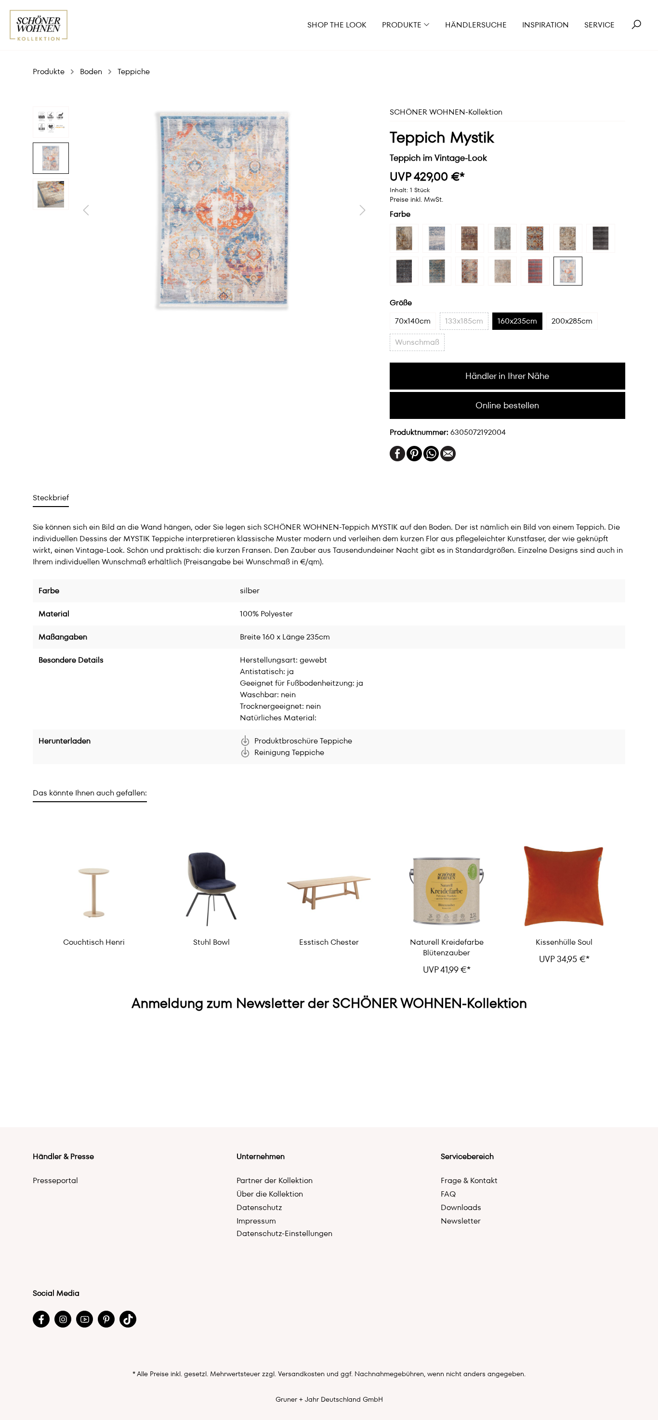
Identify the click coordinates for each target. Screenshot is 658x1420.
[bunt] (535, 238)
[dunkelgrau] (600, 238)
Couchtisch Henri (94, 942)
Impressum (256, 1220)
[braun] (469, 238)
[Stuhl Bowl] (211, 886)
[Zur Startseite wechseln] (39, 25)
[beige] (404, 238)
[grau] (404, 271)
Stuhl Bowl (211, 942)
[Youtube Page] (84, 1319)
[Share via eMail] (448, 452)
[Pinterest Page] (106, 1319)
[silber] (567, 271)
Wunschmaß (417, 342)
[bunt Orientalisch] (567, 238)
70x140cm (413, 320)
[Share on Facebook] (397, 452)
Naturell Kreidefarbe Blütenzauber (447, 947)
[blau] (436, 238)
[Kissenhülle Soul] (564, 886)
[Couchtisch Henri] (94, 886)
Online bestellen (507, 405)
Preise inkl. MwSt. (416, 199)
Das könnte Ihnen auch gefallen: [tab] (90, 792)
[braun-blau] (502, 238)
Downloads (461, 1207)
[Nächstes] (362, 210)
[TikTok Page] (127, 1319)
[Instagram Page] (62, 1319)
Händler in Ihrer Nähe (507, 376)
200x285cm (572, 320)
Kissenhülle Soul (564, 942)
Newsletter (461, 1220)
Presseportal (55, 1180)
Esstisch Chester (329, 942)
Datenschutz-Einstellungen (284, 1233)
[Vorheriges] (86, 210)
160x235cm (517, 320)
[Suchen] (636, 25)
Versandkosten (301, 1374)
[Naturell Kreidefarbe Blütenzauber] (446, 886)
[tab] (51, 497)
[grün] (436, 271)
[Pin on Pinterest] (414, 452)
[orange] (469, 271)
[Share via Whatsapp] (431, 452)
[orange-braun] (502, 271)
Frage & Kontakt (469, 1180)
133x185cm (464, 320)
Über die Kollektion (270, 1193)
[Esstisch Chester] (329, 886)
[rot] (535, 271)
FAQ (448, 1193)
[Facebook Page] (41, 1319)
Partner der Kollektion (275, 1180)
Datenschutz (259, 1207)
